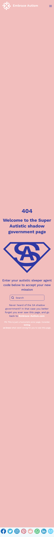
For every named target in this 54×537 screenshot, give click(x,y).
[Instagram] (17, 532)
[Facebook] (3, 532)
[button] (49, 6)
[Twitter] (10, 532)
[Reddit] (30, 532)
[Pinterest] (23, 532)
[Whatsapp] (37, 532)
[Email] (50, 532)
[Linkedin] (43, 532)
